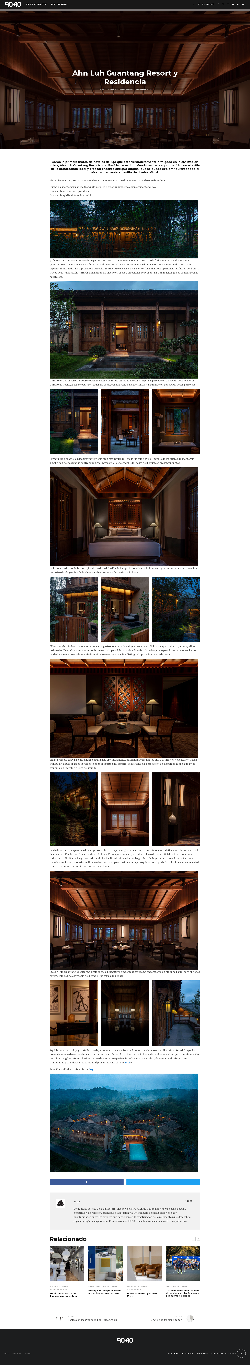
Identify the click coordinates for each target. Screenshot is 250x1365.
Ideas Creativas (59, 4)
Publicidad (201, 1353)
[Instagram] (228, 4)
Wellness (114, 1286)
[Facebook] (218, 4)
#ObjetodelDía (133, 1286)
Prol (127, 1062)
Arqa (91, 1069)
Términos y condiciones (223, 1353)
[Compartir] (87, 1182)
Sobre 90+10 (173, 1353)
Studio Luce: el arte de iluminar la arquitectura (63, 1294)
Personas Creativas (36, 4)
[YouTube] (233, 4)
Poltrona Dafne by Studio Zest (142, 1294)
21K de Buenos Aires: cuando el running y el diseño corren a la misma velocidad (183, 1293)
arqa (102, 89)
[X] (223, 4)
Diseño (65, 1286)
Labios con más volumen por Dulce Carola (92, 1318)
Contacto (187, 1353)
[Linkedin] (238, 4)
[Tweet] (163, 1182)
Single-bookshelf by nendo (166, 1318)
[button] (74, 421)
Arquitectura (111, 89)
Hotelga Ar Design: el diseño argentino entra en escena (104, 1292)
